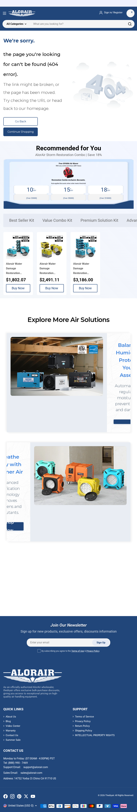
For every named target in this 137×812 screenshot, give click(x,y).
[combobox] (68, 24)
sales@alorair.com (31, 772)
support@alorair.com (35, 767)
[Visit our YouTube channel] (33, 797)
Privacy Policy (92, 651)
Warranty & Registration (111, 596)
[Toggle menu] (5, 13)
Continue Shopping (21, 131)
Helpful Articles (42, 595)
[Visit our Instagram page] (12, 797)
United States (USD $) (21, 805)
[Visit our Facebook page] (5, 797)
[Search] (130, 24)
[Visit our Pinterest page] (19, 797)
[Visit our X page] (26, 797)
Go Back (20, 121)
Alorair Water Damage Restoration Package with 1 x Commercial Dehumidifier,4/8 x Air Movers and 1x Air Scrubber (17, 268)
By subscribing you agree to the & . (70, 651)
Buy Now (18, 288)
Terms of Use (77, 651)
